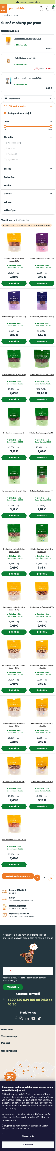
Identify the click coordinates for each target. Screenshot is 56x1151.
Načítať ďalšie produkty (18, 876)
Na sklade (14, 143)
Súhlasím (28, 1144)
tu (28, 1128)
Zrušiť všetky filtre (22, 220)
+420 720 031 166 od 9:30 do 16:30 (30, 1002)
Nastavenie (28, 1136)
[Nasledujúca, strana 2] (44, 878)
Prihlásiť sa (13, 987)
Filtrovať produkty (18, 106)
